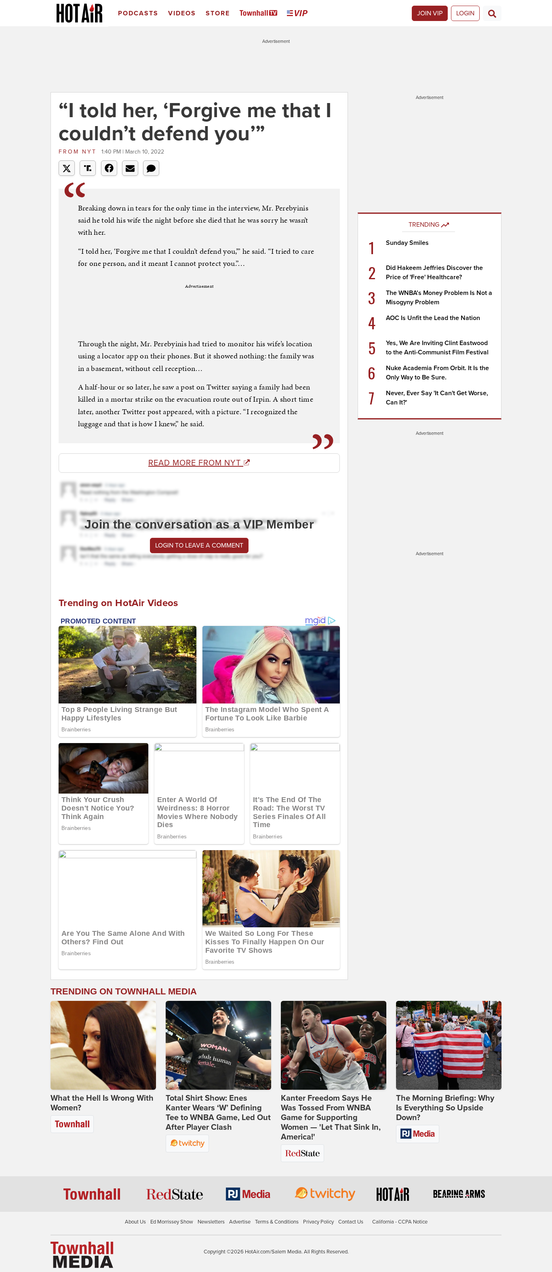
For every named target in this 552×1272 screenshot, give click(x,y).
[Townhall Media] (82, 1254)
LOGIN (465, 13)
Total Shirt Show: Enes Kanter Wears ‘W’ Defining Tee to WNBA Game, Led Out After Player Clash (218, 1112)
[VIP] (299, 13)
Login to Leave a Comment (199, 545)
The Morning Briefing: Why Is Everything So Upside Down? (445, 1107)
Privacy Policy (318, 1222)
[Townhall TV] (260, 13)
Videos (182, 13)
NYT (79, 151)
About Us (135, 1222)
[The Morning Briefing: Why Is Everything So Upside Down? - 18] (448, 1045)
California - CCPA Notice (400, 1222)
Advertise (240, 1222)
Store (218, 13)
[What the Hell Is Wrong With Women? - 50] (103, 1045)
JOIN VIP (429, 13)
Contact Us (350, 1222)
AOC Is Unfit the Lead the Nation (433, 318)
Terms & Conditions (277, 1222)
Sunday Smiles (407, 243)
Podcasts (138, 13)
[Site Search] (492, 13)
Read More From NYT (195, 463)
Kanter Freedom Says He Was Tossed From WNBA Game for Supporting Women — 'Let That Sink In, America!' (331, 1117)
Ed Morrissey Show (171, 1222)
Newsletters (211, 1222)
